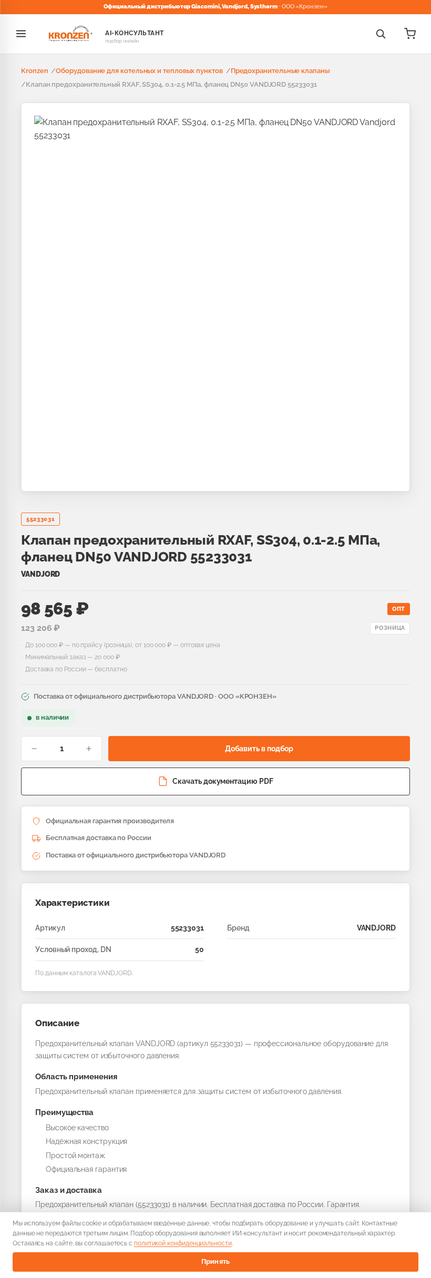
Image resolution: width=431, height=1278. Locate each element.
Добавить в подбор (259, 748)
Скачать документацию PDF (222, 781)
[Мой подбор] (410, 33)
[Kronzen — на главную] (69, 33)
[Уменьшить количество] (34, 748)
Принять (215, 1261)
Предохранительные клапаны (280, 71)
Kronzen (34, 71)
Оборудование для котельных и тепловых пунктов (139, 71)
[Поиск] (380, 33)
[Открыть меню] (21, 33)
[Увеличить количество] (88, 748)
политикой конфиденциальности (183, 1243)
